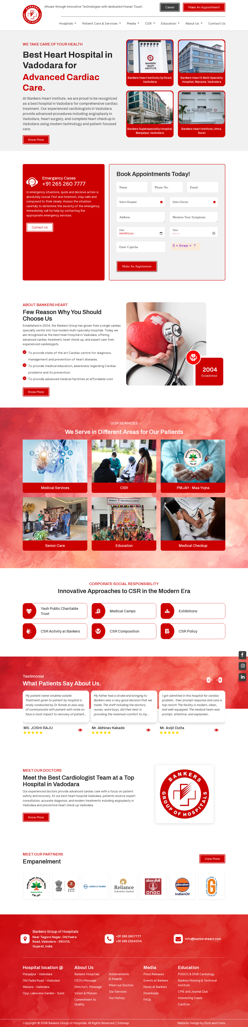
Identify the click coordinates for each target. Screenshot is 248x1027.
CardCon (184, 1004)
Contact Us (216, 23)
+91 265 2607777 (128, 936)
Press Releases (153, 974)
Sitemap (123, 1023)
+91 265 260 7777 (64, 183)
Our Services (118, 991)
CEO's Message (85, 980)
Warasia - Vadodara (36, 987)
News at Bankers (155, 987)
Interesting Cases (190, 998)
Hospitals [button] (66, 23)
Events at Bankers (155, 980)
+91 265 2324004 (129, 941)
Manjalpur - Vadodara (37, 974)
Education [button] (169, 23)
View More (212, 859)
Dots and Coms (214, 1023)
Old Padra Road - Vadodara (41, 980)
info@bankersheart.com (203, 939)
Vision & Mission (85, 993)
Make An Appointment (204, 7)
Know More (36, 139)
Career (169, 7)
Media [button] (132, 23)
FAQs (147, 999)
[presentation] (210, 680)
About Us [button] (192, 23)
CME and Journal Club (193, 991)
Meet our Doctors (121, 985)
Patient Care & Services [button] (100, 23)
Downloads (151, 993)
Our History (117, 998)
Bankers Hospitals (86, 974)
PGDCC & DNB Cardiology (196, 974)
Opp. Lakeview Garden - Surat (43, 993)
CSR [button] (148, 23)
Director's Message (88, 987)
